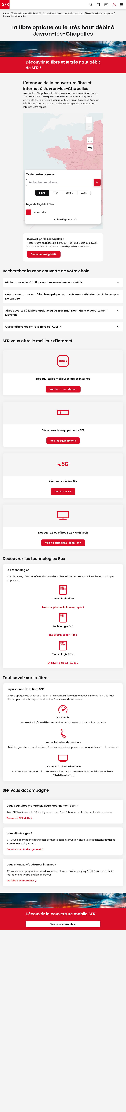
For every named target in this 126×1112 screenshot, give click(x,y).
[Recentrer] (90, 140)
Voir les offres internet (63, 389)
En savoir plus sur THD (62, 634)
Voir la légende (63, 219)
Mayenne (108, 13)
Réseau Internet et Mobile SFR (26, 13)
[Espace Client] (114, 4)
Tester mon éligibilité (44, 254)
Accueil (6, 13)
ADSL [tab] (84, 193)
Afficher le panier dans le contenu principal (98, 4)
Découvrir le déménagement (24, 849)
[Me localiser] (90, 147)
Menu (121, 4)
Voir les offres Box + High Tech (63, 542)
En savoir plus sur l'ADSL (62, 662)
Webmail (106, 4)
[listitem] (63, 282)
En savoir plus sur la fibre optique (62, 607)
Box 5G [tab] (69, 193)
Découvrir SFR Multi (18, 818)
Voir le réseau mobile (63, 924)
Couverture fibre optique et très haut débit (63, 13)
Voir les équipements (63, 440)
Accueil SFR (5, 4)
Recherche (90, 4)
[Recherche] (90, 4)
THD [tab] (55, 193)
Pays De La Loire (94, 13)
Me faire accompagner (20, 880)
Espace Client (114, 4)
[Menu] (122, 4)
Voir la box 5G (63, 491)
